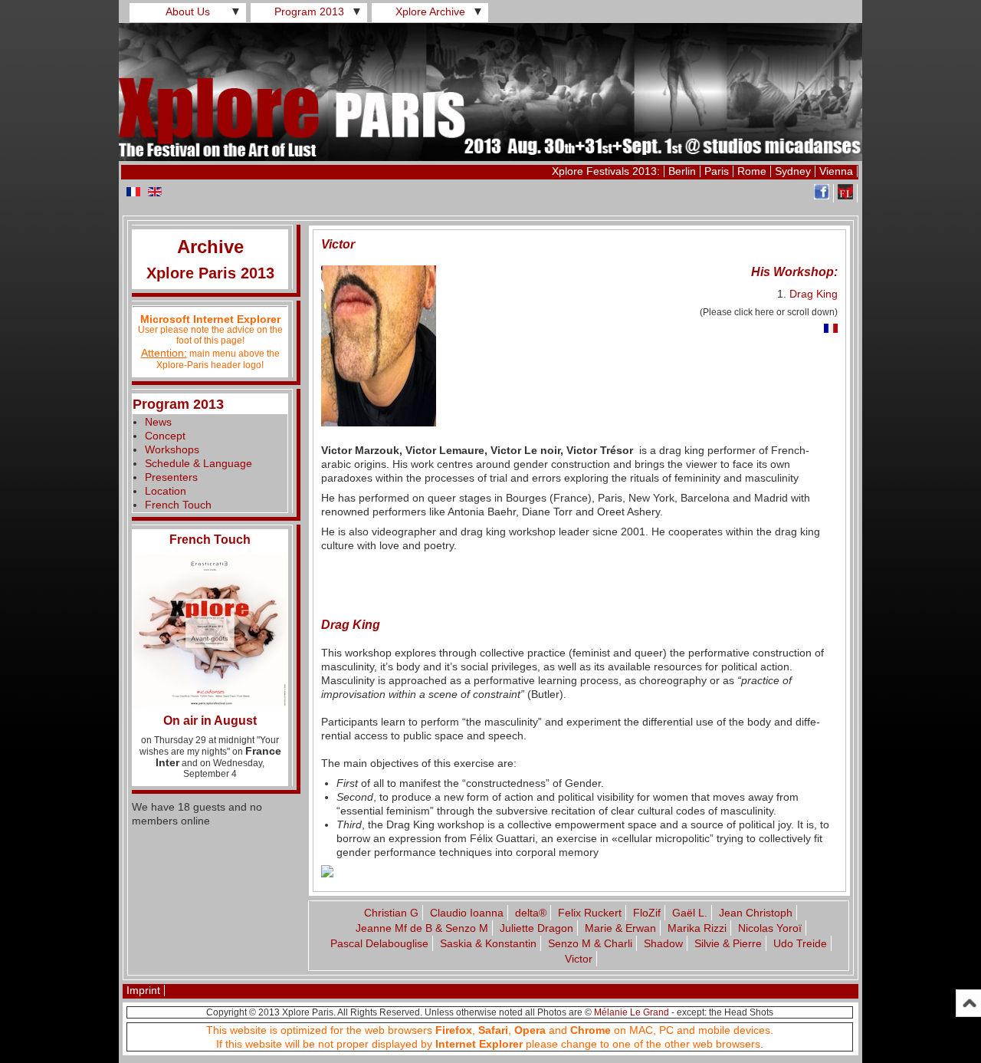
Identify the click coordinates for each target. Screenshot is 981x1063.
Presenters (171, 477)
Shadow (663, 943)
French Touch (178, 505)
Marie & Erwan (620, 928)
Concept (165, 435)
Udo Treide (800, 943)
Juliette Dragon (536, 928)
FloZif (647, 913)
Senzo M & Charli (590, 943)
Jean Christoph (755, 913)
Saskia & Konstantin (488, 943)
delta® (530, 913)
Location (165, 491)
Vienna (836, 171)
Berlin (682, 171)
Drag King (813, 294)
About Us (188, 11)
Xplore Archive (430, 11)
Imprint (143, 990)
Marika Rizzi (697, 928)
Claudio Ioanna (467, 913)
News (158, 422)
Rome (751, 171)
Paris (716, 171)
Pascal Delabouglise (379, 943)
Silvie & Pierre (728, 943)
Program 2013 (309, 11)
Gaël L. (689, 913)
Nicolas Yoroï (770, 928)
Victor (578, 959)
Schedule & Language (198, 463)
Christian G (391, 913)
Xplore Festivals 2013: (606, 171)
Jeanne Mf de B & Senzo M (422, 928)
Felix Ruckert (590, 913)
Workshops (172, 449)
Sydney (793, 171)
